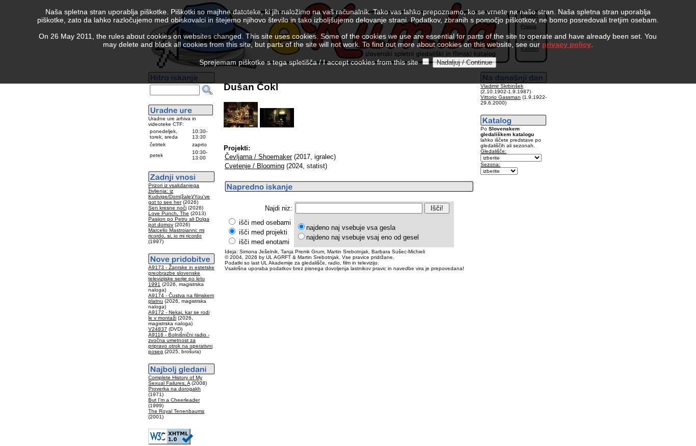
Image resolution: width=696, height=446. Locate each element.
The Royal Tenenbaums (176, 411)
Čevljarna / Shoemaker (258, 157)
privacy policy (566, 44)
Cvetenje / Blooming (254, 166)
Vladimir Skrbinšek (501, 86)
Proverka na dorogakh (174, 388)
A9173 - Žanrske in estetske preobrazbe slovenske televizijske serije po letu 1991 (181, 276)
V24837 (157, 329)
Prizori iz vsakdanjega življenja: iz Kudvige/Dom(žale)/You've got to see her (179, 193)
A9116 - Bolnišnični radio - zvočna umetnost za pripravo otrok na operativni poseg (180, 343)
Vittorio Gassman (500, 97)
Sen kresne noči (167, 208)
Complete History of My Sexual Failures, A (175, 380)
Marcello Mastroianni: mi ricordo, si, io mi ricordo (176, 233)
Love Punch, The (168, 213)
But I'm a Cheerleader (174, 400)
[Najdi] (207, 90)
